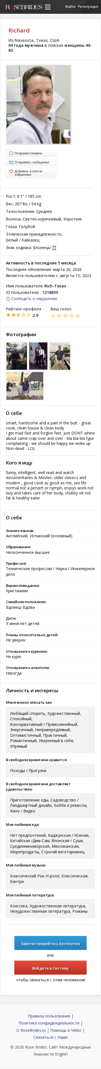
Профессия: (16, 563)
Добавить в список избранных (28, 172)
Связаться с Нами (50, 1037)
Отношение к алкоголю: (27, 667)
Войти (70, 6)
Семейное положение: (26, 601)
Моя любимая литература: (30, 895)
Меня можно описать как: (29, 702)
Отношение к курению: (26, 651)
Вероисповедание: (23, 585)
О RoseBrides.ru (31, 1030)
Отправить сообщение (32, 162)
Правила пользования (49, 1016)
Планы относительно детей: (32, 634)
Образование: (18, 546)
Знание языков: (20, 530)
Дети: (11, 618)
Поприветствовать (28, 153)
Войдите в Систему (50, 968)
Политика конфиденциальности (49, 1023)
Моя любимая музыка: (26, 865)
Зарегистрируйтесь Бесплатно (50, 943)
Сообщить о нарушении (34, 298)
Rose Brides (24, 7)
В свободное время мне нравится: (36, 759)
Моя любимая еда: (22, 824)
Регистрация (88, 6)
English (61, 1054)
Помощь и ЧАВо (65, 1030)
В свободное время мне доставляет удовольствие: (38, 786)
